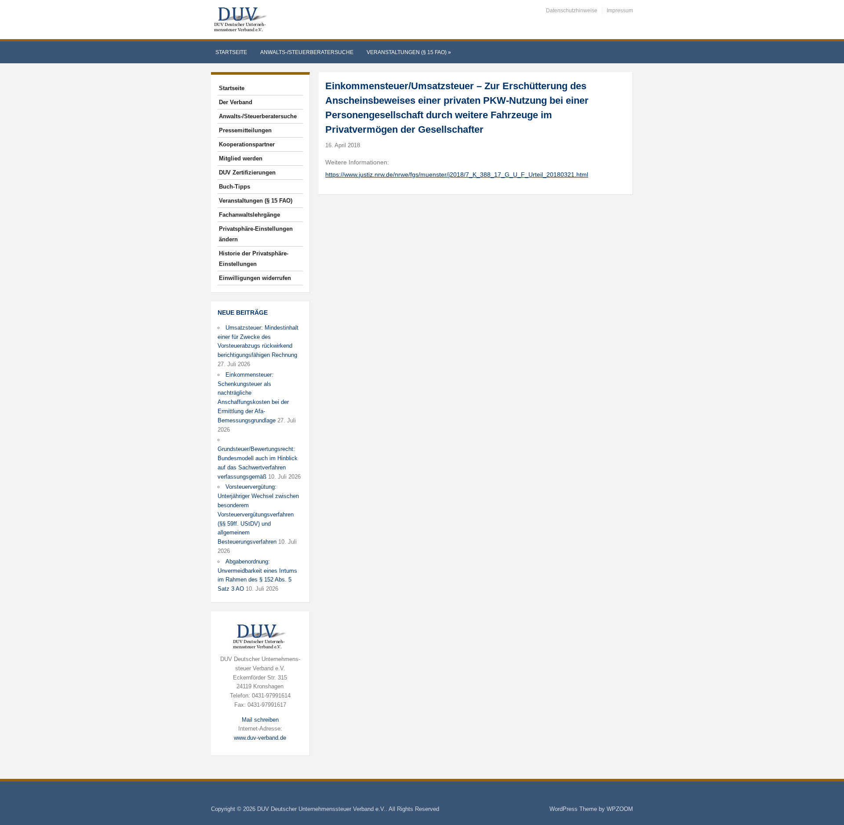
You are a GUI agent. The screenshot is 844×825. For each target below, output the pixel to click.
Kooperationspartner (247, 144)
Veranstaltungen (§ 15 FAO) (409, 52)
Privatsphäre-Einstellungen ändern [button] (256, 234)
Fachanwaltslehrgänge (249, 214)
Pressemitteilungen (245, 130)
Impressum (620, 10)
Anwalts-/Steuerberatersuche (306, 52)
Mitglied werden (240, 158)
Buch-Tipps (234, 186)
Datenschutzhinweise (571, 10)
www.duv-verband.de (260, 737)
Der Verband (235, 102)
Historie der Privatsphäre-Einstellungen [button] (253, 258)
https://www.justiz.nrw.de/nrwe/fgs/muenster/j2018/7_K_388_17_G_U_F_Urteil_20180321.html (456, 174)
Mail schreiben (260, 719)
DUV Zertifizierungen (247, 172)
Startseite (231, 52)
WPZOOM (620, 809)
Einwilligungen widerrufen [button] (255, 278)
